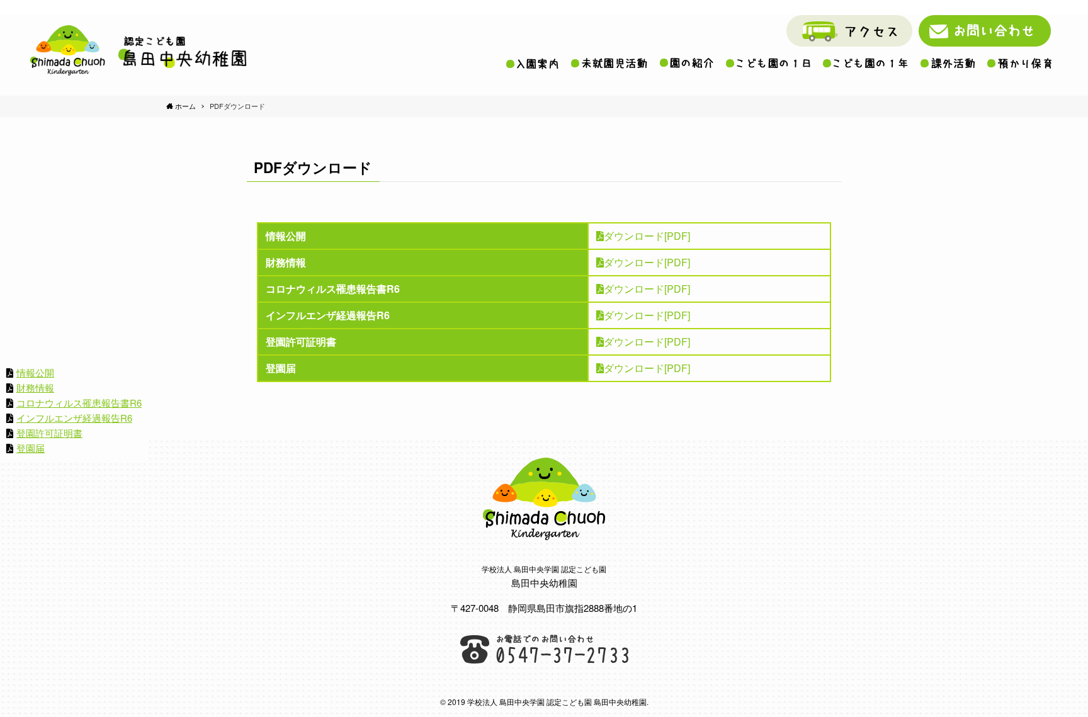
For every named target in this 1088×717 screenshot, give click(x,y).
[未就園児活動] (609, 63)
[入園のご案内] (532, 63)
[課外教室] (948, 63)
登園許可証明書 (49, 432)
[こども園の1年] (865, 63)
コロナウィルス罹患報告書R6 (79, 402)
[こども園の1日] (768, 63)
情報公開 (35, 372)
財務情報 (35, 387)
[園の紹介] (686, 63)
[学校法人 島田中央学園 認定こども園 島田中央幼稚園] (138, 50)
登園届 (30, 447)
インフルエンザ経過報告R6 (74, 417)
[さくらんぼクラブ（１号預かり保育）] (1019, 63)
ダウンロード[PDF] (647, 236)
